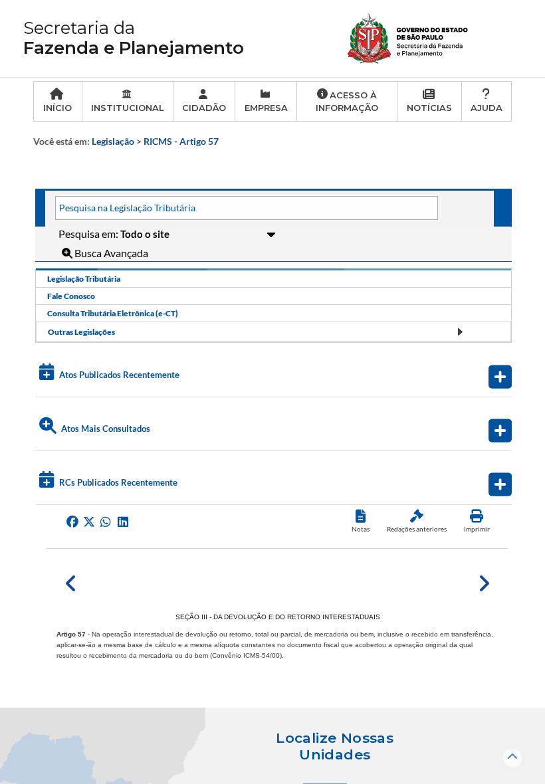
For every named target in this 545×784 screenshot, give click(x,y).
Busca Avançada (110, 252)
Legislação (113, 141)
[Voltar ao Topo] (512, 758)
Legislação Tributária (83, 279)
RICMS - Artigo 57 (181, 141)
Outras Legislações (81, 332)
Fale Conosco (71, 296)
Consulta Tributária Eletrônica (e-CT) (112, 313)
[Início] (408, 37)
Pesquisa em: (89, 233)
